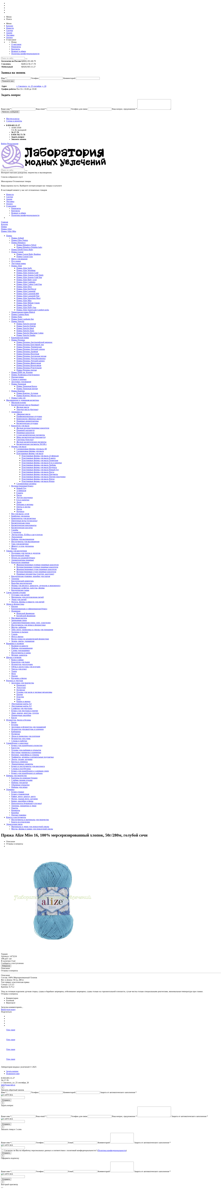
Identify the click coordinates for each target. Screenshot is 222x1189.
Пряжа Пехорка (18, 340)
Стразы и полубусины (21, 769)
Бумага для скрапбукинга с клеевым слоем (30, 771)
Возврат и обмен (18, 51)
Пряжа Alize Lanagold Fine (27, 296)
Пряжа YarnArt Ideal (25, 328)
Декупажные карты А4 (21, 704)
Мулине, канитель (19, 655)
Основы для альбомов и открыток (26, 750)
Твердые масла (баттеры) (27, 409)
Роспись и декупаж (14, 680)
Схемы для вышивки (20, 650)
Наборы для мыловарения (22, 539)
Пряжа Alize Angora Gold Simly (30, 275)
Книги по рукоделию (20, 822)
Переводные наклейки (21, 715)
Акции (9, 33)
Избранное (6, 966)
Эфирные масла (23, 414)
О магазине (16, 44)
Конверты (15, 810)
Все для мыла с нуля (20, 514)
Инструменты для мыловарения (25, 541)
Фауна (19, 509)
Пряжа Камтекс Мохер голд (28, 395)
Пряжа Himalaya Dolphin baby (29, 247)
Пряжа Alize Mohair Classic (28, 303)
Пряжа (9, 236)
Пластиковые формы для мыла (29, 453)
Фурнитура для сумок (20, 738)
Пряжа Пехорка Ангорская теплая (31, 356)
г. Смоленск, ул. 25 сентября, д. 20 (31, 86)
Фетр (13, 674)
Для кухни (21, 687)
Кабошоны (16, 731)
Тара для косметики (20, 544)
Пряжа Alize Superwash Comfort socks (32, 310)
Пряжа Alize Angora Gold (27, 273)
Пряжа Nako (16, 317)
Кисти (14, 718)
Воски (14, 548)
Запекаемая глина (19, 620)
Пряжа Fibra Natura (19, 240)
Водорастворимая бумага (22, 486)
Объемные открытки (20, 785)
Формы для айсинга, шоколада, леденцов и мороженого (35, 585)
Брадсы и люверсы (19, 762)
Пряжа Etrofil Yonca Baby (22, 249)
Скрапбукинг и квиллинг (17, 743)
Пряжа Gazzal (17, 252)
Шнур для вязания (19, 259)
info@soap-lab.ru (8, 1085)
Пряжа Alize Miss (23, 300)
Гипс (18, 699)
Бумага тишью (17, 792)
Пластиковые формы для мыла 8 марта (38, 458)
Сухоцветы (16, 532)
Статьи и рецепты (14, 121)
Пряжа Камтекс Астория (27, 393)
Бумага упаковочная (20, 794)
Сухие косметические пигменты (30, 435)
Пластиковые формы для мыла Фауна (38, 479)
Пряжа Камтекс (18, 391)
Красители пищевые (20, 562)
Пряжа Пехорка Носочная (27, 354)
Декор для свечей (18, 599)
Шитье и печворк (13, 657)
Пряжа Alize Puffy (24, 305)
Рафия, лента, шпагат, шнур (23, 796)
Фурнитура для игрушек (22, 664)
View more (10, 1030)
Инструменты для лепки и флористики (28, 625)
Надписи (20, 511)
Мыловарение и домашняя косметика (22, 400)
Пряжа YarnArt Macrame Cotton (29, 333)
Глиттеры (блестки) (25, 439)
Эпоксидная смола (14, 824)
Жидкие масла (22, 407)
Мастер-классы (12, 119)
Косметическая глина (20, 523)
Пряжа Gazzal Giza (24, 256)
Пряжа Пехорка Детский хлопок (30, 349)
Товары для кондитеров (16, 551)
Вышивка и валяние (15, 643)
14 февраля (21, 490)
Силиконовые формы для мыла (30, 451)
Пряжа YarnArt (17, 321)
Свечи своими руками (16, 592)
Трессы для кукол (19, 669)
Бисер (13, 722)
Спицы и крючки (18, 379)
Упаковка (10, 789)
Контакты (15, 49)
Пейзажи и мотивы (24, 504)
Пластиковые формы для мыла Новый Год (40, 470)
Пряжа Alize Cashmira (25, 282)
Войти (4, 144)
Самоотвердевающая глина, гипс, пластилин (31, 623)
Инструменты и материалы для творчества (30, 819)
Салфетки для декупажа (21, 708)
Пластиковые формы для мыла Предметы (40, 474)
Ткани (14, 671)
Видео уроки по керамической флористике (30, 639)
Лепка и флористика (15, 604)
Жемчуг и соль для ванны (22, 546)
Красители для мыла (20, 426)
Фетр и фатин (17, 636)
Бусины (14, 724)
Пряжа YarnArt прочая (26, 324)
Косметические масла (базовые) (25, 405)
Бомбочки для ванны (20, 516)
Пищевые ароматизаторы (27, 421)
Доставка (10, 35)
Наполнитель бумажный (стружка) (26, 803)
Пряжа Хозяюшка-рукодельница (25, 375)
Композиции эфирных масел (29, 419)
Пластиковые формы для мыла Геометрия (40, 460)
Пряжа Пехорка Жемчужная (28, 363)
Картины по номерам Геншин (24, 778)
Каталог (9, 26)
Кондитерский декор (20, 555)
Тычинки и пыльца (19, 632)
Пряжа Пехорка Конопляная (28, 365)
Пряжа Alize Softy (24, 268)
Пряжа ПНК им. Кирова (22, 372)
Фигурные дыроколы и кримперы (26, 752)
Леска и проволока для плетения (25, 736)
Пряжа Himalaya (18, 243)
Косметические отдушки (27, 423)
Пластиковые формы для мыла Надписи (39, 467)
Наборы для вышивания (22, 648)
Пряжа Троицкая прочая (27, 388)
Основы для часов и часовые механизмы (34, 692)
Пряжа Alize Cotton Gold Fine (29, 284)
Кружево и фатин (19, 678)
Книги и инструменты (16, 817)
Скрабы (14, 530)
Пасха (19, 495)
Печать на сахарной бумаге (23, 558)
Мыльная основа (18, 402)
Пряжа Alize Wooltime (25, 270)
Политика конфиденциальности (25, 54)
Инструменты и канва (21, 653)
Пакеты (14, 808)
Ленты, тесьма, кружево (21, 759)
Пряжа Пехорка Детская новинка (30, 358)
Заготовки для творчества (22, 683)
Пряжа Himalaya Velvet (26, 245)
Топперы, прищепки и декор (23, 806)
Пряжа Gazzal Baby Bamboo (28, 254)
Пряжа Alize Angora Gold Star (29, 277)
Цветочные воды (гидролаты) (24, 521)
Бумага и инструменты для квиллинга (28, 766)
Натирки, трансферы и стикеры (25, 755)
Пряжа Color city (18, 398)
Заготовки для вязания (21, 382)
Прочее (14, 676)
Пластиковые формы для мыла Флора (38, 481)
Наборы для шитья (19, 782)
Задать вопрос (12, 1071)
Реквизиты (16, 47)
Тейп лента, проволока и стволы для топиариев (32, 629)
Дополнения (16, 537)
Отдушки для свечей (20, 595)
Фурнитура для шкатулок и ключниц (27, 729)
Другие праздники (24, 497)
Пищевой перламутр (25, 430)
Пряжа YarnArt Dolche (26, 326)
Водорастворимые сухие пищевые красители (36, 572)
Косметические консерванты (23, 525)
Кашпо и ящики (23, 701)
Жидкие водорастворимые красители (32, 428)
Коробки (15, 813)
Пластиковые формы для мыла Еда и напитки (42, 463)
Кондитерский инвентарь (22, 581)
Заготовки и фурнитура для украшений (28, 727)
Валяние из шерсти (19, 646)
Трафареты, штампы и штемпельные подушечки (32, 757)
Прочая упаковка (18, 815)
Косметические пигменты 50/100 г (31, 444)
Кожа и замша (17, 660)
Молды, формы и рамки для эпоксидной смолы (32, 829)
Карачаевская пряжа (20, 338)
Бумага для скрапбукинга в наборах (27, 773)
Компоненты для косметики (23, 518)
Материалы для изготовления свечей (27, 597)
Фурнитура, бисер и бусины (18, 720)
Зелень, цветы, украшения (22, 641)
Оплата (9, 37)
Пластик (20, 697)
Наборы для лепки (19, 787)
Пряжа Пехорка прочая (26, 370)
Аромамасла (16, 412)
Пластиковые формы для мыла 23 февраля (40, 456)
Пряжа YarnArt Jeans (25, 331)
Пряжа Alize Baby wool (26, 280)
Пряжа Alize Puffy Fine (26, 307)
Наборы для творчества (16, 775)
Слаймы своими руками (22, 780)
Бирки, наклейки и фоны (22, 801)
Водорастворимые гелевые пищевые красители (37, 567)
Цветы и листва (23, 507)
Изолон (14, 606)
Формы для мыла (18, 446)
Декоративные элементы (22, 764)
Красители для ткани (20, 662)
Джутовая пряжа (18, 263)
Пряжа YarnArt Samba (25, 335)
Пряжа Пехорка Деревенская (29, 347)
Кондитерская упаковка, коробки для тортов (30, 576)
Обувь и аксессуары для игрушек (25, 667)
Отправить (6, 1100)
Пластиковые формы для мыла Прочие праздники (44, 477)
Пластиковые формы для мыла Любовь (39, 465)
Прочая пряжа (17, 377)
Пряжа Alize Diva (24, 287)
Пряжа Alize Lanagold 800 (27, 293)
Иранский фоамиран (25, 613)
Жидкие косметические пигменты (31, 442)
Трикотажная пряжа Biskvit (23, 312)
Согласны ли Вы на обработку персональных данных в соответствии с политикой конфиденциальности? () (65, 1150)
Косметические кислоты (22, 528)
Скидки (9, 30)
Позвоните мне (8, 81)
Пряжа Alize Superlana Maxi (28, 298)
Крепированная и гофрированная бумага (29, 609)
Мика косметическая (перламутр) (31, 437)
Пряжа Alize (16, 266)
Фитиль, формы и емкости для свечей (27, 602)
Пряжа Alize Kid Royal (26, 289)
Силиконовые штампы (26, 484)
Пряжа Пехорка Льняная (27, 351)
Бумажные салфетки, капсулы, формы (28, 588)
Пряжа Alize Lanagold (25, 291)
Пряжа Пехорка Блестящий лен (30, 344)
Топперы (15, 579)
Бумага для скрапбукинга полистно (26, 745)
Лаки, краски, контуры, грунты (25, 713)
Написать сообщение (10, 112)
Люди (18, 502)
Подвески (20, 690)
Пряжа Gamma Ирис (20, 314)
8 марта (19, 493)
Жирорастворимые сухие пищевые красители (36, 569)
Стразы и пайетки (19, 741)
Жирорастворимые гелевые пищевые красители (37, 565)
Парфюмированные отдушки (29, 416)
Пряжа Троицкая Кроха (26, 386)
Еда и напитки (22, 500)
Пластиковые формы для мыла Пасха (38, 472)
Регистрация (12, 144)
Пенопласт (21, 685)
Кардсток (15, 748)
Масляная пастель (19, 618)
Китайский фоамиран (25, 616)
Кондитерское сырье (20, 590)
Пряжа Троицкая (18, 384)
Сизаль (14, 634)
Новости (10, 28)
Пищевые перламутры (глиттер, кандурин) (35, 574)
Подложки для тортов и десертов (25, 553)
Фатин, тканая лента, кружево (24, 799)
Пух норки (16, 261)
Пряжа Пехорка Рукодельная (28, 368)
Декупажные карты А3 (21, 706)
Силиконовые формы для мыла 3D (31, 449)
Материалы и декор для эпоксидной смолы (30, 826)
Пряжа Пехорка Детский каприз (30, 361)
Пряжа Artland (17, 238)
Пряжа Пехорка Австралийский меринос (34, 342)
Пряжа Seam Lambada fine (22, 319)
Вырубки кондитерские (21, 583)
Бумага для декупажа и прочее (24, 711)
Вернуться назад (8, 1009)
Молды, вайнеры (18, 627)
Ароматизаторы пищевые (22, 560)
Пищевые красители (25, 433)
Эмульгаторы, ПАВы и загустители (27, 534)
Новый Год (21, 488)
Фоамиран (15, 611)
